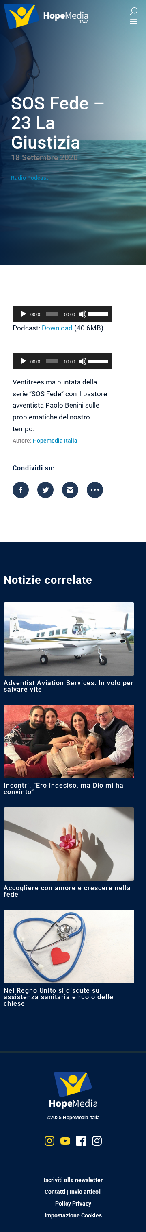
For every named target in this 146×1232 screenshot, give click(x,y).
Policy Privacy (73, 1203)
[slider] (97, 313)
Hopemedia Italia (55, 440)
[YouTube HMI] (65, 1142)
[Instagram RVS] (97, 1142)
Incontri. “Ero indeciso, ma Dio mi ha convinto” (64, 789)
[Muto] (83, 314)
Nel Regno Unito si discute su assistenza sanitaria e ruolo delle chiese (59, 997)
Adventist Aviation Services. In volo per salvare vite (69, 686)
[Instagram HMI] (49, 1142)
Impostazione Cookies (73, 1215)
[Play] (23, 314)
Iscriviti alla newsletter (73, 1180)
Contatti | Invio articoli (73, 1191)
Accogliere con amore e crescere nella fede (67, 891)
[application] (62, 314)
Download (57, 328)
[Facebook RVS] (81, 1142)
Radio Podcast (29, 178)
